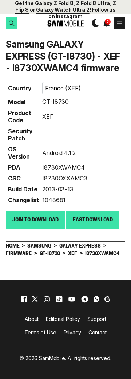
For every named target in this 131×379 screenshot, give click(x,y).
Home (12, 246)
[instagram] (46, 299)
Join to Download (35, 220)
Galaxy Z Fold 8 (54, 3)
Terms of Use (40, 332)
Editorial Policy (63, 319)
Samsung (39, 246)
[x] (35, 299)
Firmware (19, 254)
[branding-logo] (65, 23)
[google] (107, 299)
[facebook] (24, 299)
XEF (47, 116)
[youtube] (71, 299)
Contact (97, 332)
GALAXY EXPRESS (80, 246)
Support (96, 319)
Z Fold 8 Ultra (93, 3)
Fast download (93, 220)
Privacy (72, 332)
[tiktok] (59, 299)
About (32, 319)
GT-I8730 (55, 101)
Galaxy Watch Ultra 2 (62, 10)
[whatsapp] (96, 299)
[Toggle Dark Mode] (93, 23)
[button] (11, 23)
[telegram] (84, 299)
